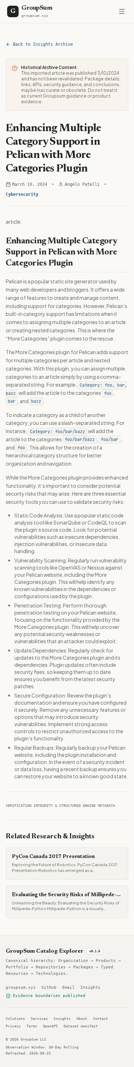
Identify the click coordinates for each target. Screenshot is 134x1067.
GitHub (48, 987)
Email (68, 987)
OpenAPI (50, 1026)
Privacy (13, 1026)
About (81, 1019)
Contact (100, 1019)
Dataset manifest (81, 1026)
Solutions (15, 1019)
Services (39, 1019)
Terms (31, 1026)
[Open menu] (121, 11)
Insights (90, 987)
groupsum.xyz (21, 987)
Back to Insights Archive (43, 44)
